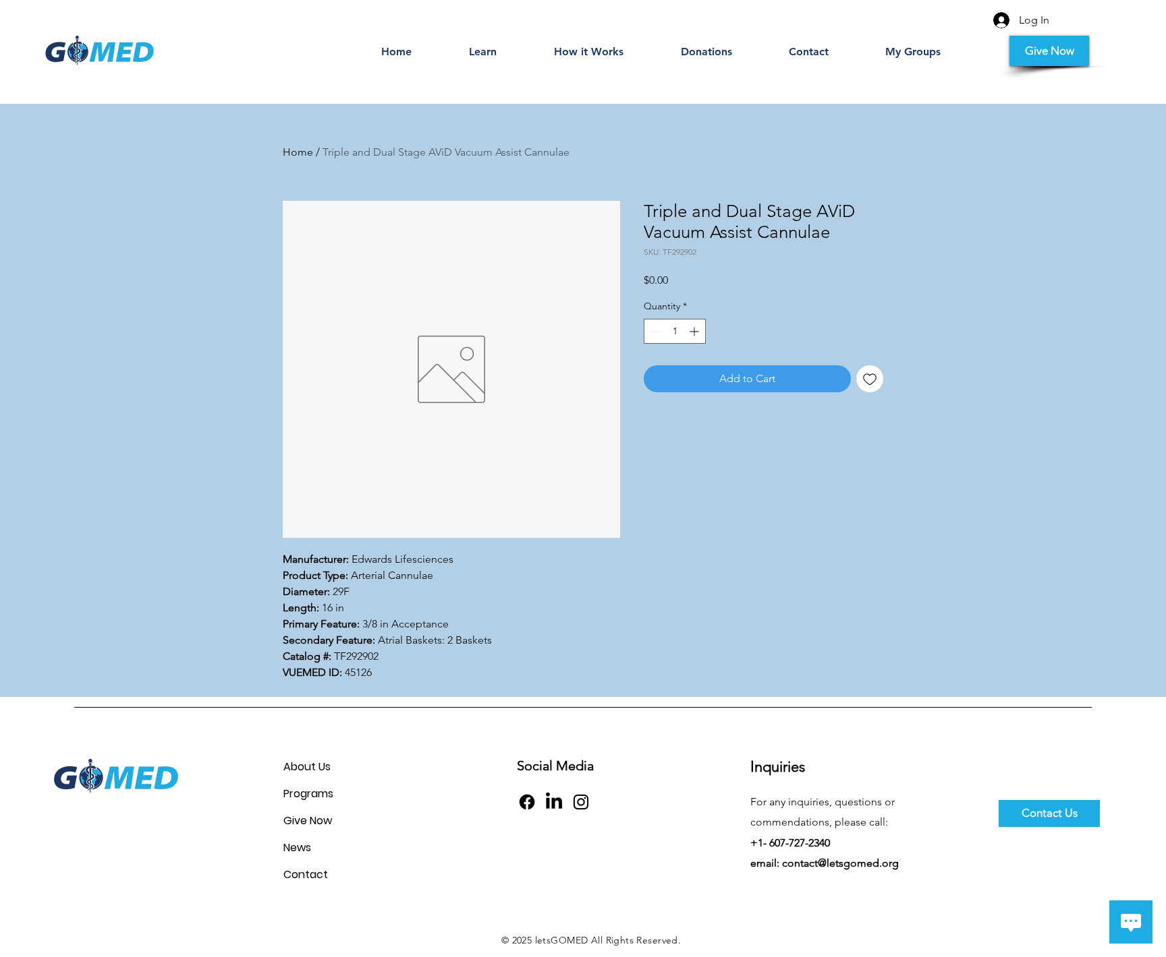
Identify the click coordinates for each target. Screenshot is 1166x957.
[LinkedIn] (554, 802)
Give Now (307, 820)
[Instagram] (581, 802)
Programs (308, 793)
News (297, 847)
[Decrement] (654, 331)
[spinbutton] (675, 331)
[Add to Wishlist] (869, 378)
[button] (482, 52)
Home (298, 152)
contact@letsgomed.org (840, 863)
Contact (305, 874)
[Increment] (695, 331)
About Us (307, 766)
